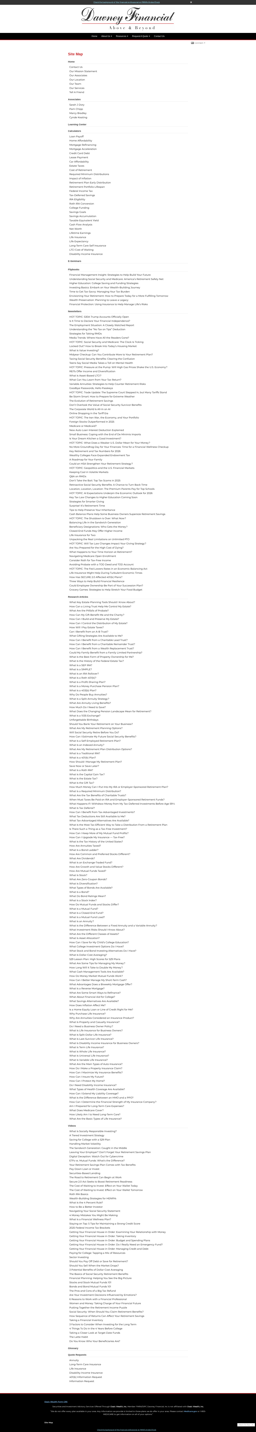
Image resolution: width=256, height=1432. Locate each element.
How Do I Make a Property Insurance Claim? (95, 1068)
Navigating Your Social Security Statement (94, 1211)
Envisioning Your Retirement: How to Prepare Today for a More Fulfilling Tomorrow (118, 295)
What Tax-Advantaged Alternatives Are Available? (99, 820)
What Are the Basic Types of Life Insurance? (95, 1118)
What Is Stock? (78, 875)
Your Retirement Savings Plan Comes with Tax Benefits (102, 1164)
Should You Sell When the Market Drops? (94, 1265)
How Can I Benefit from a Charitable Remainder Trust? (102, 644)
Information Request (81, 1381)
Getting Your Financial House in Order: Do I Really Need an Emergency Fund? (116, 1244)
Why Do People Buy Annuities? (88, 694)
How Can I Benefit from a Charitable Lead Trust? (98, 640)
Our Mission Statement (83, 71)
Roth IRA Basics (78, 1194)
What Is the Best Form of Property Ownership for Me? (101, 656)
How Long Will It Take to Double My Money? (96, 967)
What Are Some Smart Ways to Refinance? (95, 992)
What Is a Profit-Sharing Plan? (87, 682)
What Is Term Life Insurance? (86, 1047)
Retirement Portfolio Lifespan (87, 186)
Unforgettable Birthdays (83, 719)
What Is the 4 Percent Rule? (86, 1202)
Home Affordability (80, 140)
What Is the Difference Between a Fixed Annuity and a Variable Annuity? (113, 925)
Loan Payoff (76, 136)
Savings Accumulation (82, 216)
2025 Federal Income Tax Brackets (89, 1227)
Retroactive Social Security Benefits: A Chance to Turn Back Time (108, 484)
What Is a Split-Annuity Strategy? (89, 698)
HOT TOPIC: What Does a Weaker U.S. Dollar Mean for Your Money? (109, 442)
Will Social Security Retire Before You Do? (94, 732)
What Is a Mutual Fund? (83, 908)
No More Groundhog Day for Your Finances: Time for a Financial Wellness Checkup (119, 446)
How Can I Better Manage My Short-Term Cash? (98, 980)
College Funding (79, 207)
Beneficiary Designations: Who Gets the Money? (98, 526)
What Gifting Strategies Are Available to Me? (96, 635)
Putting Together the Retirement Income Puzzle (98, 1307)
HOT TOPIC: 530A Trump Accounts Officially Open (99, 316)
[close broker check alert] (191, 2)
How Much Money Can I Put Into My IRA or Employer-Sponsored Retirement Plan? (118, 787)
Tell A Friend (76, 92)
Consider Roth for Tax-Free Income (90, 560)
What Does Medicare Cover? (86, 1110)
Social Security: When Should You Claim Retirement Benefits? (106, 1311)
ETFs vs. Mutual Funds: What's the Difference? (97, 1160)
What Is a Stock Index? (83, 900)
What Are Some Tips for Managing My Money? (97, 963)
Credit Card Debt (79, 153)
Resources (121, 36)
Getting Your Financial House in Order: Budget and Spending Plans (109, 1240)
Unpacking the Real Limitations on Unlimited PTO (99, 539)
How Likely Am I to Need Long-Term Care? (94, 1114)
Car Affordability (79, 161)
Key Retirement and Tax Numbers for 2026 (95, 451)
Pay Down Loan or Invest (84, 1169)
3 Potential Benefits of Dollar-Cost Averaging (96, 1269)
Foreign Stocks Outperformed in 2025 (91, 421)
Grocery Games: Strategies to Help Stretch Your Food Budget (105, 589)
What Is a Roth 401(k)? (82, 677)
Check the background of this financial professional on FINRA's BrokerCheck (126, 2)
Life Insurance (77, 237)
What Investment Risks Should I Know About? (97, 929)
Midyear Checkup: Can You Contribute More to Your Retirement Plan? (111, 354)
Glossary (73, 1348)
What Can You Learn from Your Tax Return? (95, 379)
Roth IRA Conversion (81, 203)
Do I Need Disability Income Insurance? (93, 1085)
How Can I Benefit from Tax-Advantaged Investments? (102, 812)
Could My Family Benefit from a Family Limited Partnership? (105, 652)
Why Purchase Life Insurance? (87, 1013)
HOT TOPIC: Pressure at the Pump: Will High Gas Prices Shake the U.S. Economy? (118, 367)
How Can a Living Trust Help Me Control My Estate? (100, 606)
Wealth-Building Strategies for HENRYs (92, 1198)
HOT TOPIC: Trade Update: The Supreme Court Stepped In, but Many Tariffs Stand (118, 392)
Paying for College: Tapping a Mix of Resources (97, 1253)
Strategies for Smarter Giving (86, 501)
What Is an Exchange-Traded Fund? (90, 862)
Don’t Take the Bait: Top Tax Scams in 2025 (94, 480)
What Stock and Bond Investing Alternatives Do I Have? (102, 950)
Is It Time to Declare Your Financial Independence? (99, 321)
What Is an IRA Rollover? (84, 673)
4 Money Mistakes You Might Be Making (93, 1215)
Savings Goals (77, 212)
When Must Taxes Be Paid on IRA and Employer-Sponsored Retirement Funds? (117, 799)
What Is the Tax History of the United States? (96, 841)
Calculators (74, 131)
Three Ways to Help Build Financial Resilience (96, 581)
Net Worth (75, 228)
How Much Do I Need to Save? (87, 707)
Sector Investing (79, 1257)
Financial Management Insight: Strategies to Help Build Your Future (110, 274)
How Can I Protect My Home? (87, 1080)
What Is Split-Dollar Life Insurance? (90, 1034)
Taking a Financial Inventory (86, 1320)
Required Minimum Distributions (89, 174)
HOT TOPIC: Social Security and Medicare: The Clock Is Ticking (106, 342)
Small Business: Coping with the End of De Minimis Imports (105, 434)
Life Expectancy (78, 241)
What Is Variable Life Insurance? (88, 1060)
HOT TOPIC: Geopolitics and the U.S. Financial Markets (101, 468)
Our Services (76, 88)
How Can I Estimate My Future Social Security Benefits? (102, 736)
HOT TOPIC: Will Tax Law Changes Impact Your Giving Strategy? (107, 543)
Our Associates (78, 75)
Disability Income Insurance (86, 254)
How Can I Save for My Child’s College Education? (99, 942)
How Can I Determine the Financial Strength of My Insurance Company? (112, 1101)
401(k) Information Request (85, 1377)
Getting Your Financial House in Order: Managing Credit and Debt (108, 1248)
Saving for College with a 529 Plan (89, 1139)
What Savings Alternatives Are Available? (94, 1001)
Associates (74, 99)
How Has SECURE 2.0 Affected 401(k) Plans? (95, 577)
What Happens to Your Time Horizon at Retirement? (100, 552)
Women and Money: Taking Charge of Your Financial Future (105, 1303)
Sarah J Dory (76, 104)
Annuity (74, 1360)
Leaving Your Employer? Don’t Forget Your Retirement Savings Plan (110, 1152)
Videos (72, 1125)
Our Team (75, 83)
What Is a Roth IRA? (81, 770)
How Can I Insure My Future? (86, 1076)
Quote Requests (77, 1354)
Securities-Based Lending (84, 1173)
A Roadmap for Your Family (85, 459)
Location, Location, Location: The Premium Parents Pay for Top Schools (112, 488)
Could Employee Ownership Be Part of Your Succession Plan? (106, 585)
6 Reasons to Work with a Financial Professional (98, 1299)
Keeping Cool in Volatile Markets (88, 472)
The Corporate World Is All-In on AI (89, 409)
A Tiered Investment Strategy (86, 1135)
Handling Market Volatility (85, 1143)
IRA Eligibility (77, 199)
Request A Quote (140, 36)
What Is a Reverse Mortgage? (87, 988)
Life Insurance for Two (82, 535)
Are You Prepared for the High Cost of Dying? (96, 547)
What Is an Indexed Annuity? (86, 745)
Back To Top (245, 1425)
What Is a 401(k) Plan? (82, 757)
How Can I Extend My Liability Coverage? (94, 1093)
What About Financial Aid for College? (92, 996)
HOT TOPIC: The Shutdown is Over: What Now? (97, 518)
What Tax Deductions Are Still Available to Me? (97, 816)
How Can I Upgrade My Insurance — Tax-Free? (97, 837)
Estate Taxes (76, 165)
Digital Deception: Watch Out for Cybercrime (96, 1156)
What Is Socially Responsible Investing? (93, 1131)
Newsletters (74, 311)
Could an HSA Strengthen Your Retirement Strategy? (101, 463)
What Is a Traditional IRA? (84, 753)
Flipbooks (73, 269)
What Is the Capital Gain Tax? (87, 774)
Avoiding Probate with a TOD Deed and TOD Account (101, 564)
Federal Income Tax (81, 191)
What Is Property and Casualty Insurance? (94, 1022)
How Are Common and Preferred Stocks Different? (99, 854)
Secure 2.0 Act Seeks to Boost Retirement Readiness (100, 1181)
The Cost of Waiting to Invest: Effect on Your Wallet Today (103, 1185)
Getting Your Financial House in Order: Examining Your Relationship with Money (117, 1232)
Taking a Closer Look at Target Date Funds (94, 1332)
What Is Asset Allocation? (84, 938)
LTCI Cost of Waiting (81, 249)
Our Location (77, 79)
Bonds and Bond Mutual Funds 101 (90, 1286)
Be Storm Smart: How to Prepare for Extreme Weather (102, 396)
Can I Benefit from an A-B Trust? (88, 631)
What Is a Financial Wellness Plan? (90, 1219)
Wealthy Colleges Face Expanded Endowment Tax (99, 455)
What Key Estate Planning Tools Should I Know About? (102, 602)
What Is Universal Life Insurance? (89, 1055)
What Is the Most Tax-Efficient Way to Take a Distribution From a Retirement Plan (118, 824)
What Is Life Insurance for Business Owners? (96, 1030)
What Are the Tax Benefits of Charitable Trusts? (97, 795)
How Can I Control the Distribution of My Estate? (98, 623)
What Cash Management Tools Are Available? (96, 971)
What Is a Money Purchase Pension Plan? (94, 686)
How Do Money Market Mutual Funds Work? (96, 976)
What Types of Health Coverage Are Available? (97, 1089)
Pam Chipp (76, 109)
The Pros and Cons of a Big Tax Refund (92, 1290)
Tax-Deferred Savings (82, 195)
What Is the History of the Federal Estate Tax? (96, 661)
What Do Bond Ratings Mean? (87, 896)
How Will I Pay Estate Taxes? (86, 627)
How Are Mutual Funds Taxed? (87, 870)
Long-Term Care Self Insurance (87, 245)
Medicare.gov (190, 1411)
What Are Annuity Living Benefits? (90, 703)
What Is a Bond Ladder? (83, 850)
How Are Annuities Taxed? (85, 845)
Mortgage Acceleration (83, 149)
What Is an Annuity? (81, 921)
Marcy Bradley (78, 113)
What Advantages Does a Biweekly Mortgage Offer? (100, 984)
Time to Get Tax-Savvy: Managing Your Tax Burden (99, 291)
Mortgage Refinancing (82, 144)
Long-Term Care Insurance (85, 1364)
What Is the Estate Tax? (83, 778)
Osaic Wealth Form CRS (55, 1402)
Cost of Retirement (80, 170)
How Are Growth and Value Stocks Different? (96, 866)
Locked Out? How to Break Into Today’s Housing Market (103, 346)
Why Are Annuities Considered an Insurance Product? (101, 1018)
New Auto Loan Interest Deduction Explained (96, 430)
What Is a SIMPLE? (80, 669)
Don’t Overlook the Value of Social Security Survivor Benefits (105, 404)
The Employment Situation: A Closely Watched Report (101, 325)
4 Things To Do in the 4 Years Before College (95, 1328)
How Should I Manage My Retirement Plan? (95, 761)
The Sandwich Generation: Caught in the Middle (98, 1148)
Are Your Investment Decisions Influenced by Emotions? (103, 1295)
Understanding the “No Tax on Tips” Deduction (97, 329)
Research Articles (78, 597)
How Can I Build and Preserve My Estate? (94, 619)
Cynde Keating (78, 117)
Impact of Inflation (80, 178)
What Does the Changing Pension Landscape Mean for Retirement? (110, 711)
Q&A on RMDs (77, 476)
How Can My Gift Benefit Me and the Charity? (96, 614)
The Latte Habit (78, 1336)
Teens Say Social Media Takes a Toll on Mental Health (101, 362)
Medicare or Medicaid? (83, 426)
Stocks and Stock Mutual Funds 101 (90, 1282)
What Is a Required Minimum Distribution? (95, 791)
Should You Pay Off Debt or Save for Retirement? (98, 1261)
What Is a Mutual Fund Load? (87, 917)
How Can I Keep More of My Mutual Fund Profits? (99, 833)
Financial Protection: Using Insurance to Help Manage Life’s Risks (108, 304)
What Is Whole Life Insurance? (87, 1051)
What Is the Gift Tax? (81, 782)
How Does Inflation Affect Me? (87, 1005)
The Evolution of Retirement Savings (91, 400)
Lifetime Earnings (80, 233)
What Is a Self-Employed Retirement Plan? (95, 740)
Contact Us (159, 36)
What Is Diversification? (83, 883)
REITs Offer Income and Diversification (92, 371)
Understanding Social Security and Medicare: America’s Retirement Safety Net (116, 279)
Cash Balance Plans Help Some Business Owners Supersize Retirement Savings (117, 514)
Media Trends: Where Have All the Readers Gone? (99, 337)
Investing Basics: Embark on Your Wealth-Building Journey (104, 287)
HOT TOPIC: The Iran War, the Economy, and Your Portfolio (104, 417)
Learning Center (77, 124)
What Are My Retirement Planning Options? (96, 728)
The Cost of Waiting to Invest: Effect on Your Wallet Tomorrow (106, 1190)
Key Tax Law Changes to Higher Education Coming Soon (103, 497)
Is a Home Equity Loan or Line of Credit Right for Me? (101, 1009)
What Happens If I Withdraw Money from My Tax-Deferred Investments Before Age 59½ (122, 803)
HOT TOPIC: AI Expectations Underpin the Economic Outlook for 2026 (111, 493)
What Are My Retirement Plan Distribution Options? (100, 749)
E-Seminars (74, 261)
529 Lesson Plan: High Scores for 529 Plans (94, 959)
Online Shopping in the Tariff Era (88, 413)
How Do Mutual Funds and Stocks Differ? (94, 904)
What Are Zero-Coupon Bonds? (88, 879)
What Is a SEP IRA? (80, 665)
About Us (105, 36)
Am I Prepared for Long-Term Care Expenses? (96, 1106)
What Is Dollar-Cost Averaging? (88, 954)
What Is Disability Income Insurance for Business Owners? (104, 1043)
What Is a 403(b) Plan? (82, 690)
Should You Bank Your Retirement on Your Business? (101, 724)
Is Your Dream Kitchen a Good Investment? (95, 438)
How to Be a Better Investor (86, 1206)
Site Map (48, 1422)
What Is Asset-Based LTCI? (85, 375)
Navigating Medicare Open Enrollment (92, 556)
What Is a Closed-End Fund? (86, 912)
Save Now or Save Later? (84, 766)
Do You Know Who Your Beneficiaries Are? (94, 1341)
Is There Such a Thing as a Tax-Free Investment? (98, 829)
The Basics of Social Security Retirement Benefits (98, 1274)
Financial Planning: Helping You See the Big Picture (100, 1278)
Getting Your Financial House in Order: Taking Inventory (102, 1236)
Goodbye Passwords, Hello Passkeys (91, 388)
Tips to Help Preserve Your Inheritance (92, 510)
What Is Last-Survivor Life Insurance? (91, 1038)
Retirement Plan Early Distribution (90, 182)
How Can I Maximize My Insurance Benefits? (96, 1072)
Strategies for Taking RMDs (85, 333)
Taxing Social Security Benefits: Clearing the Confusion (102, 358)
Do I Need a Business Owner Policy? (91, 1026)
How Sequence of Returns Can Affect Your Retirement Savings (106, 1316)
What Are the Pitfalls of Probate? (89, 610)
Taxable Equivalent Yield (84, 220)
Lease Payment (78, 157)
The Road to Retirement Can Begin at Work (95, 1177)
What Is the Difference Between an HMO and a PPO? (101, 1097)
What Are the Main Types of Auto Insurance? (96, 1064)
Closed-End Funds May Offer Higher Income (95, 530)
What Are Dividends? (82, 858)
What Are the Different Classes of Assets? (94, 934)
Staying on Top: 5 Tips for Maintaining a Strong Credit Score (104, 1223)
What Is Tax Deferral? (82, 808)
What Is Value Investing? (84, 350)
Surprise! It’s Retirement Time (87, 505)
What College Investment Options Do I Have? (96, 946)
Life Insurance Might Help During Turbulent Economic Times (105, 572)
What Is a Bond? (79, 892)
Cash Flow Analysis (80, 224)
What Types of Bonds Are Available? (91, 887)
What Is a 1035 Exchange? (84, 715)
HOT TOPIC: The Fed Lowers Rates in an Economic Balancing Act (108, 568)
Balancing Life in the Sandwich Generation (95, 522)
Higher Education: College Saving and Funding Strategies (103, 283)
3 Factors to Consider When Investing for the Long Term (102, 1324)
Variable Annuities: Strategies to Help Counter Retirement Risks (107, 384)
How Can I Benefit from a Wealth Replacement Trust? (101, 648)
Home (94, 36)
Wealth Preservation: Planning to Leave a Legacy (98, 300)
